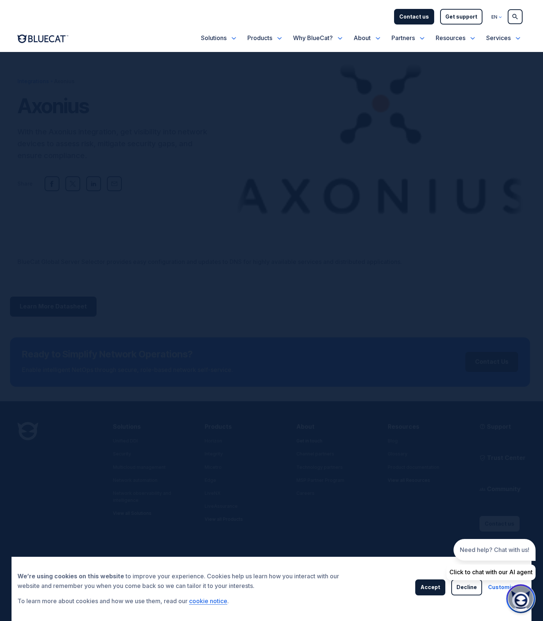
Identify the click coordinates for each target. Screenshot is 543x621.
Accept (430, 587)
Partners (403, 38)
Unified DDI (125, 441)
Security (122, 454)
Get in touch (309, 441)
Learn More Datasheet (53, 306)
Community (504, 489)
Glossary (397, 454)
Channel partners (315, 454)
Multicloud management (139, 467)
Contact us (414, 16)
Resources (450, 38)
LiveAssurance (221, 506)
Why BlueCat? (313, 38)
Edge (210, 480)
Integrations (33, 81)
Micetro (213, 467)
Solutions (214, 38)
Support (499, 426)
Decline (466, 587)
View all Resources (409, 480)
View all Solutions (132, 513)
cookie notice (208, 601)
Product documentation (413, 467)
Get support (461, 16)
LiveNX (213, 493)
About (362, 38)
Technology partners (319, 467)
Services (498, 38)
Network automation (135, 480)
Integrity (214, 454)
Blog (393, 441)
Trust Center (506, 457)
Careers (305, 493)
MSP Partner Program (320, 480)
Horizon (213, 441)
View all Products (224, 519)
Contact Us (491, 361)
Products (259, 38)
